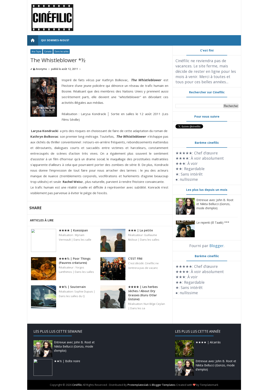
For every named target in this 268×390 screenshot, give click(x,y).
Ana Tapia (36, 51)
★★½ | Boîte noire (67, 361)
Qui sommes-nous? (55, 40)
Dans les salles (61, 51)
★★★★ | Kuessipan (73, 230)
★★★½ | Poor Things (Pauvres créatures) (74, 261)
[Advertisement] (160, 13)
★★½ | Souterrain (72, 287)
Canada (48, 51)
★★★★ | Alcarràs (208, 342)
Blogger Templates (163, 385)
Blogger (216, 245)
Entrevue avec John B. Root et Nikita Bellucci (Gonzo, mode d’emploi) (214, 204)
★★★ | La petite (140, 230)
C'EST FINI (135, 258)
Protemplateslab (138, 385)
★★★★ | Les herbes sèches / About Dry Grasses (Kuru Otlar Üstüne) (143, 293)
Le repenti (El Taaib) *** (212, 223)
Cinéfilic (77, 385)
